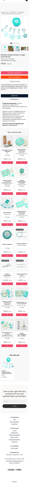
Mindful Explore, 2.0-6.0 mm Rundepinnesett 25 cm (7, 334)
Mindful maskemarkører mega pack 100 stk (7, 372)
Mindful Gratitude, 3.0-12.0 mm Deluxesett (7, 303)
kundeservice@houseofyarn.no (15, 461)
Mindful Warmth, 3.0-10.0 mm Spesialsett (21, 151)
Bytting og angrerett (14, 439)
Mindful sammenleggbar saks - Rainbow (21, 335)
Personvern (14, 442)
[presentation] (2, 29)
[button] (11, 43)
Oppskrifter (14, 424)
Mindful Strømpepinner (7, 274)
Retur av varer (14, 437)
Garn (14, 419)
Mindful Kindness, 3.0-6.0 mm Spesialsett (22, 213)
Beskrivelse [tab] (14, 96)
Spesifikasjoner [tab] (14, 99)
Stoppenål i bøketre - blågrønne (7, 150)
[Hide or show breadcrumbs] (22, 14)
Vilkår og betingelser (14, 435)
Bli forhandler (14, 448)
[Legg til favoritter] (11, 137)
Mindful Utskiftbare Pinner (22, 274)
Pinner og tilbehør (14, 422)
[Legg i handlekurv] (7, 162)
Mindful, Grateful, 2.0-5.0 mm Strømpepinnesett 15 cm (7, 182)
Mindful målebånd (7, 244)
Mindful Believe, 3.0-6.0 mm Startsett (21, 303)
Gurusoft (14, 481)
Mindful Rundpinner (22, 243)
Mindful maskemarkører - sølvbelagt (22, 182)
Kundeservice (14, 433)
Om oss (15, 430)
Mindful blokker (7, 212)
